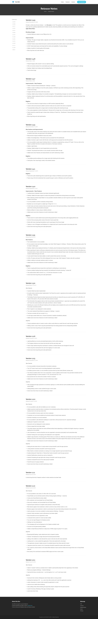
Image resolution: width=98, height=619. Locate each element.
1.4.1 (13, 30)
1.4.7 (13, 26)
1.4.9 (13, 21)
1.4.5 (13, 28)
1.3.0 (13, 36)
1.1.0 (13, 47)
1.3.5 (13, 34)
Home (62, 2)
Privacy (81, 610)
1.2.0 (13, 43)
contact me (30, 605)
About (81, 609)
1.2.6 (13, 39)
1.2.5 (13, 41)
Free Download (81, 2)
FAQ (81, 603)
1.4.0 (13, 32)
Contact (73, 2)
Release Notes (83, 607)
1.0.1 (13, 49)
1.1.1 (13, 45)
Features (68, 2)
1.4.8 (13, 24)
